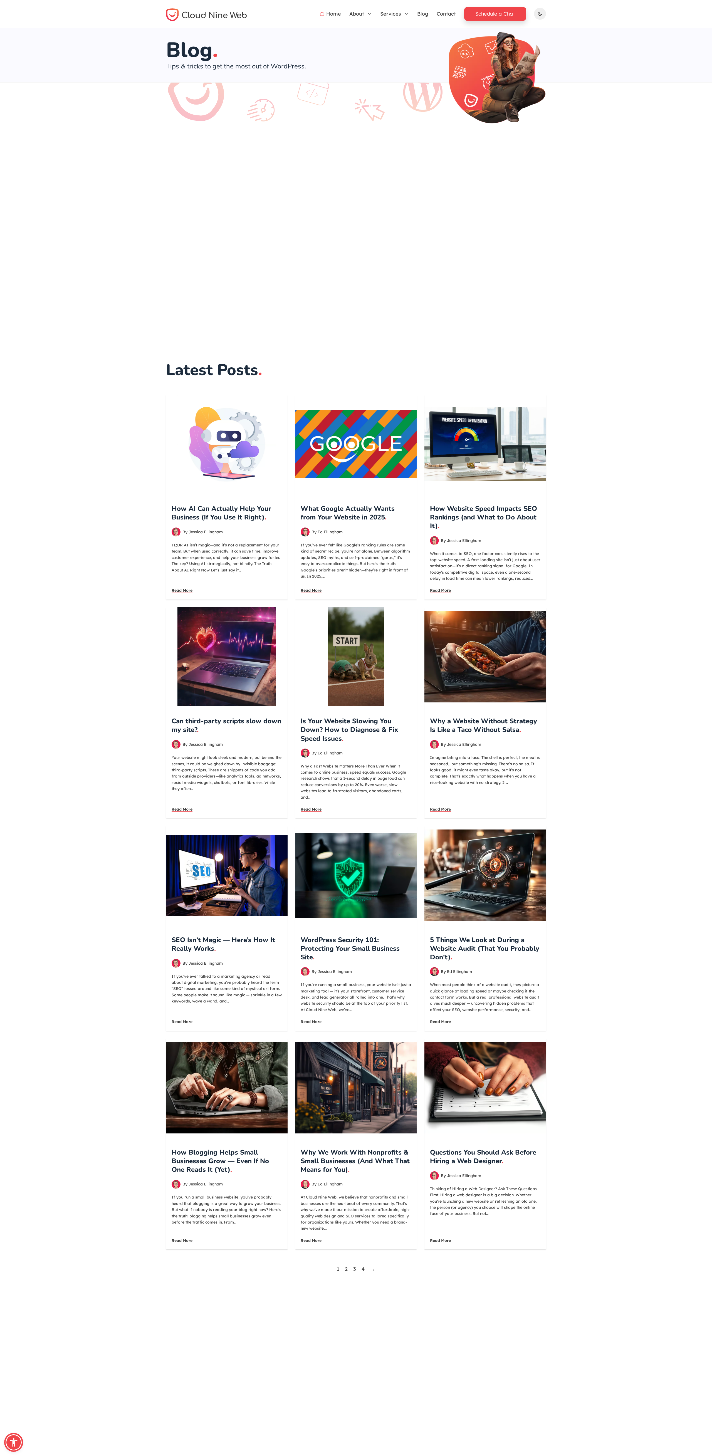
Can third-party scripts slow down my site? (226, 725)
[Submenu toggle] (369, 13)
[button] (14, 1442)
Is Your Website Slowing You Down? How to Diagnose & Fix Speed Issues (349, 730)
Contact (446, 14)
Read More (182, 590)
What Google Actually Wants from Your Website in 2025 (348, 513)
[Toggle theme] (540, 14)
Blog (422, 14)
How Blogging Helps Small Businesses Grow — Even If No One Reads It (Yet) (220, 1161)
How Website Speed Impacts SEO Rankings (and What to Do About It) (483, 517)
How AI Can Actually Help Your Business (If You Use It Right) (221, 513)
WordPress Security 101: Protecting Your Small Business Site (350, 948)
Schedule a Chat (495, 14)
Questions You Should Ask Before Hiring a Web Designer (483, 1156)
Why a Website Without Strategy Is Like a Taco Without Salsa (483, 725)
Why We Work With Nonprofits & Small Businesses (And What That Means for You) (355, 1161)
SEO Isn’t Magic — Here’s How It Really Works (223, 944)
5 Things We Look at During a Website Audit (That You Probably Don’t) (484, 948)
